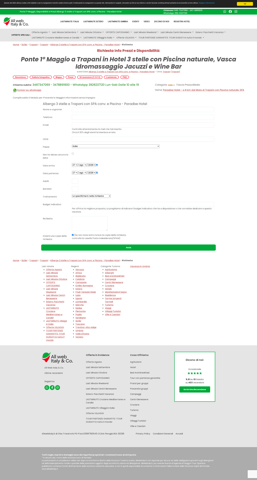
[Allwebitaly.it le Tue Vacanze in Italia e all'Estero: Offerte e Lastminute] (16, 21)
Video (147, 21)
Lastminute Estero (93, 21)
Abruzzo (79, 269)
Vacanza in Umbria (140, 266)
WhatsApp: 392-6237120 (175, 13)
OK (245, 4)
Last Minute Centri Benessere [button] (176, 32)
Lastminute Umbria (118, 21)
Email (45, 125)
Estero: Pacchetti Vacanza (55, 303)
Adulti (46, 181)
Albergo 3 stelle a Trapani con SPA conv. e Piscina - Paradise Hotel (85, 44)
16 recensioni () (90, 77)
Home (16, 44)
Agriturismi (135, 362)
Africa (78, 272)
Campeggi (110, 279)
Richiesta (47, 218)
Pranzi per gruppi (139, 383)
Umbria (79, 330)
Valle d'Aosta (82, 333)
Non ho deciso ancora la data (55, 156)
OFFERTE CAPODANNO (53, 284)
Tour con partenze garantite (145, 378)
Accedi (179, 433)
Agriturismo (111, 269)
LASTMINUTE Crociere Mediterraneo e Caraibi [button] (56, 37)
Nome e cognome (52, 109)
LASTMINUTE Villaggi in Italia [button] (98, 37)
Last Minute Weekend (52, 290)
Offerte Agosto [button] (40, 32)
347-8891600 (196, 10)
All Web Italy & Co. (54, 367)
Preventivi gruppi (139, 388)
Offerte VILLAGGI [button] (125, 37)
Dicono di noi (161, 21)
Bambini (47, 188)
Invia (128, 247)
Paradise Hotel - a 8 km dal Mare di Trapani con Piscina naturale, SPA (203, 90)
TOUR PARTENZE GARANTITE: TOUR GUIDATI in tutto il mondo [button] (170, 37)
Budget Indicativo (52, 204)
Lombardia (81, 301)
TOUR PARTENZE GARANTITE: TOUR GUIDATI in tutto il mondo (55, 335)
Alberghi (109, 272)
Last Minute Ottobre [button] (91, 32)
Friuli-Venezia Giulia (85, 292)
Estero (78, 288)
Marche (79, 304)
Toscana (80, 324)
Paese (46, 146)
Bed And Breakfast (114, 276)
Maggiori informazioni (207, 3)
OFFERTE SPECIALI (21, 35)
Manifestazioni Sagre (116, 292)
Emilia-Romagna (84, 285)
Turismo (109, 304)
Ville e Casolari (112, 314)
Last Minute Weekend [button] (145, 32)
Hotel (133, 367)
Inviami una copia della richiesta (55, 237)
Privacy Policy (143, 433)
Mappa (59, 77)
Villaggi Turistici (113, 311)
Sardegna (80, 317)
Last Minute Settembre (52, 274)
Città (45, 139)
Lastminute (111, 77)
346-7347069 (181, 10)
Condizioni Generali (163, 433)
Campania (80, 282)
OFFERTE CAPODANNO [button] (118, 32)
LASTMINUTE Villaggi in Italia (100, 408)
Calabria (79, 279)
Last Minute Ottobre (56, 279)
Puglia (78, 314)
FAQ (125, 77)
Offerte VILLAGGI (55, 327)
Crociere (109, 285)
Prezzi (70, 77)
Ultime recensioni (53, 373)
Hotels (108, 288)
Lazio (78, 295)
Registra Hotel (182, 21)
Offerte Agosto (54, 269)
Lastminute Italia (69, 21)
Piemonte (80, 311)
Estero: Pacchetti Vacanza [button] (210, 32)
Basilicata (80, 276)
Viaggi (108, 308)
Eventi (135, 21)
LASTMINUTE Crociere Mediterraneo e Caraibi (54, 313)
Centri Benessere (114, 282)
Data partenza (50, 173)
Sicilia (24, 44)
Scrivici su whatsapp (29, 90)
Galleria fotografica (41, 77)
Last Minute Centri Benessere (55, 297)
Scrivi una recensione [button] (195, 389)
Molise (78, 308)
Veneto (79, 337)
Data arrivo (49, 165)
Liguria (78, 298)
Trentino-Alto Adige (85, 327)
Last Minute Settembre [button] (64, 32)
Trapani (33, 44)
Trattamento (50, 196)
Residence (110, 295)
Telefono (47, 117)
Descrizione (20, 77)
